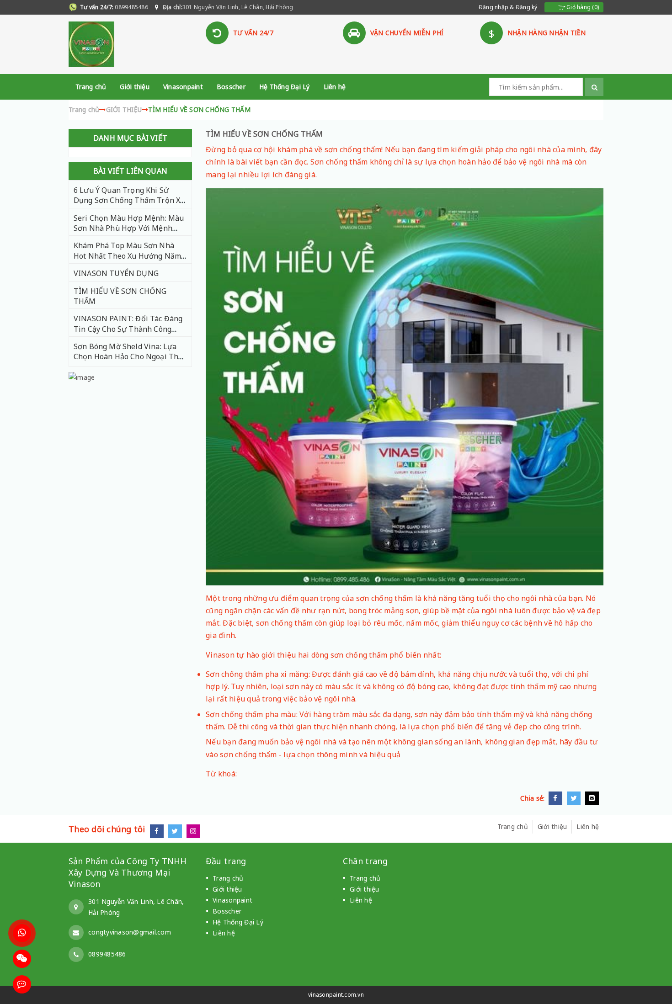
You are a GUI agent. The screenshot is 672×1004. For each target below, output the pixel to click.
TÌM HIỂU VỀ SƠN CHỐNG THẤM (264, 134)
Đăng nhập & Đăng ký (508, 7)
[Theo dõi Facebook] (159, 830)
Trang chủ (90, 86)
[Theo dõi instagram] (196, 830)
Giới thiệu (134, 86)
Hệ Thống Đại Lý (284, 86)
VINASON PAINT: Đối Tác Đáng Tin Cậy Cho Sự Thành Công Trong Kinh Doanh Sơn (128, 328)
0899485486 (130, 7)
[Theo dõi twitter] (177, 830)
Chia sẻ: (534, 797)
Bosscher (231, 86)
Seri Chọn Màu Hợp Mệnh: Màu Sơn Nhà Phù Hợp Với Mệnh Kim (129, 228)
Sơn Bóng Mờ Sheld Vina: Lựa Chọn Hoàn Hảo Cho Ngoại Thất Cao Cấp (129, 356)
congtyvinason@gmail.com (129, 932)
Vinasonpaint (183, 86)
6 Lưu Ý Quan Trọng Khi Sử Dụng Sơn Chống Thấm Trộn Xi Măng (128, 200)
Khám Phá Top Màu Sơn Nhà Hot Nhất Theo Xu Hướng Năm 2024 (127, 255)
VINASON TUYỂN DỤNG (116, 273)
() (582, 7)
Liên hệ (335, 86)
